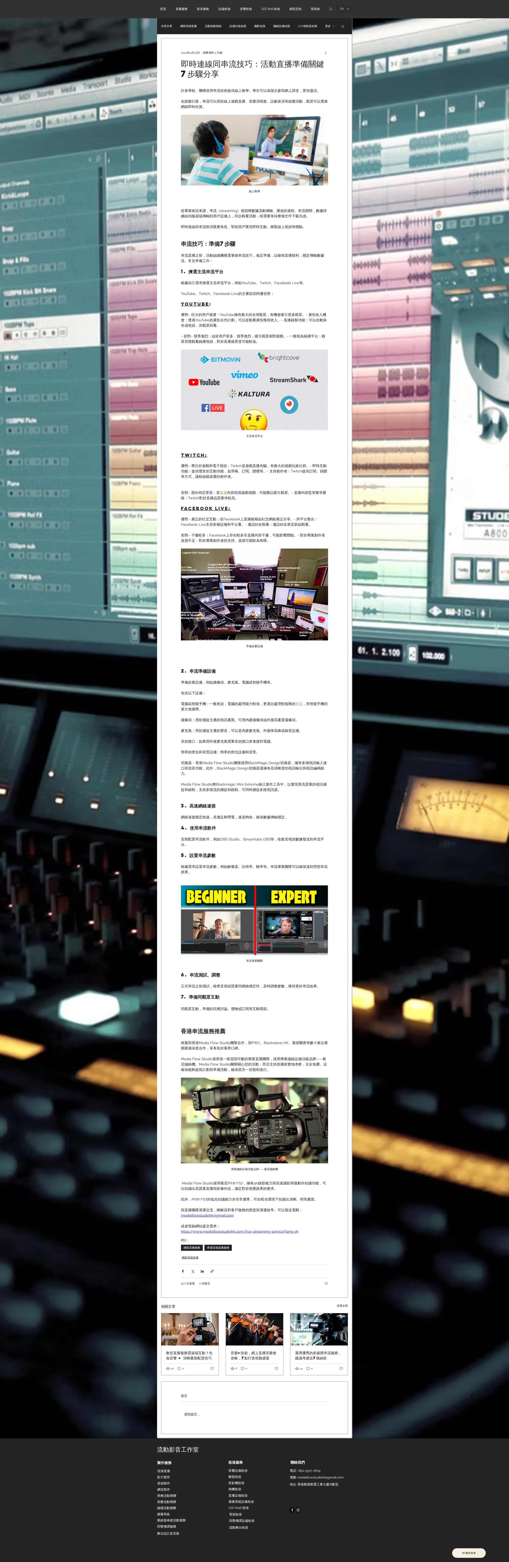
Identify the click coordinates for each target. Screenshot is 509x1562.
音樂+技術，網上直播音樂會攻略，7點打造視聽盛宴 (253, 1355)
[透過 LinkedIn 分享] (202, 1271)
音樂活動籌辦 (166, 1502)
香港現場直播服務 (218, 1247)
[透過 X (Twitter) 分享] (192, 1271)
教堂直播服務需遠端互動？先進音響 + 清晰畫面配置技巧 (189, 1355)
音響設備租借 (238, 1471)
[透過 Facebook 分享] (183, 1271)
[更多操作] (325, 52)
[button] (226, 9)
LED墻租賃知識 (307, 26)
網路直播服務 (192, 1247)
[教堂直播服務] (190, 1329)
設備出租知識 (237, 26)
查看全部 (342, 1305)
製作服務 (164, 1463)
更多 (328, 26)
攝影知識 (259, 26)
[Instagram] (298, 1510)
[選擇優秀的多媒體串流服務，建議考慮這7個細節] (319, 1329)
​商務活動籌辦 (166, 1496)
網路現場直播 (188, 26)
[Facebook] (292, 1510)
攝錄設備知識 (281, 26)
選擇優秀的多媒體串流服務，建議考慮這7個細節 (318, 1355)
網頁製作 (163, 1489)
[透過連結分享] (212, 1271)
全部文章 (166, 26)
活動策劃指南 (213, 26)
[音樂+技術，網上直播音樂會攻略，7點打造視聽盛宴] (254, 1329)
